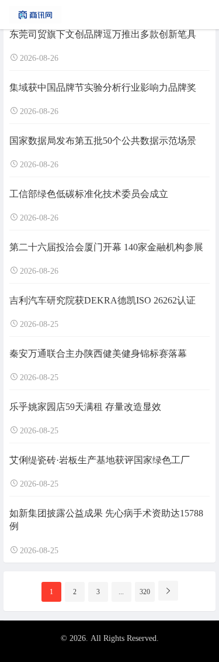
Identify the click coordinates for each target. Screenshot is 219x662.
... (121, 592)
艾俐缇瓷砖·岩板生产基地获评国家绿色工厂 (99, 460)
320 (145, 592)
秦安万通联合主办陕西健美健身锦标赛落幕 (98, 353)
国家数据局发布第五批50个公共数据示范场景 (102, 141)
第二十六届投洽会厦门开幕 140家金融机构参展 (106, 247)
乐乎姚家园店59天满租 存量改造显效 (85, 407)
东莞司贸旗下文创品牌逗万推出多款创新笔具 (102, 34)
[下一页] (168, 591)
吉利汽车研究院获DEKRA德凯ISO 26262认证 (102, 300)
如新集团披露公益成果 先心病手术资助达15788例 (106, 519)
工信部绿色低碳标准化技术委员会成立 (88, 194)
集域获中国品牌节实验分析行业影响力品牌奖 (102, 87)
